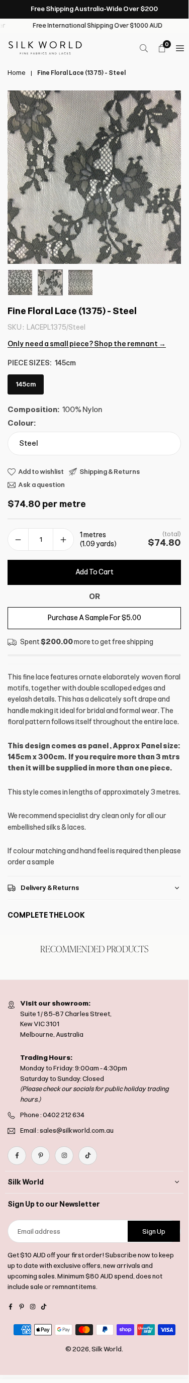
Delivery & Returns (50, 888)
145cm (26, 384)
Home (17, 72)
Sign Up (153, 1231)
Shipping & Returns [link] (109, 471)
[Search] (144, 48)
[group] (94, 177)
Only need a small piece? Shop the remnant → (87, 344)
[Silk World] (45, 47)
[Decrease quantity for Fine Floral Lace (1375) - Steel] (18, 539)
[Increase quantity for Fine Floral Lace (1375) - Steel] (63, 539)
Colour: (22, 423)
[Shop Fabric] (180, 48)
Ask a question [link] (41, 484)
